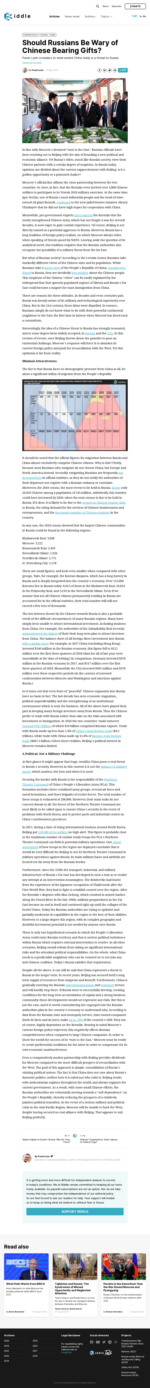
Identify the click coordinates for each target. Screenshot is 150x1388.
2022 (6, 1351)
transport (107, 985)
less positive (80, 273)
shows (116, 488)
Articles (54, 16)
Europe (90, 333)
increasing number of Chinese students (82, 512)
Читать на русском (31, 62)
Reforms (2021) (128, 1351)
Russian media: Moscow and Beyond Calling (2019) (132, 1359)
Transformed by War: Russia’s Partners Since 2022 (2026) (132, 1343)
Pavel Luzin (38, 70)
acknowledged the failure (40, 634)
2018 (6, 1361)
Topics (104, 16)
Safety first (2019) (130, 1367)
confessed (63, 202)
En (144, 16)
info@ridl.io (66, 1352)
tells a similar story (35, 643)
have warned (83, 215)
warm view (52, 268)
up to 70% (76, 1020)
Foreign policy (30, 35)
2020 (6, 1356)
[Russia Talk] (103, 1353)
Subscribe (116, 6)
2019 (35, 1356)
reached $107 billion (36, 726)
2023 (35, 1346)
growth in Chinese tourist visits (104, 503)
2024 (6, 1346)
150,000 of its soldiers (53, 832)
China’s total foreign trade (94, 731)
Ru (141, 16)
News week (72, 16)
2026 (6, 1340)
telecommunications (80, 985)
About (106, 6)
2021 (35, 1351)
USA (110, 333)
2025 (35, 1340)
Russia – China (48, 35)
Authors (90, 16)
